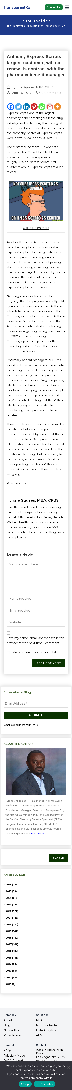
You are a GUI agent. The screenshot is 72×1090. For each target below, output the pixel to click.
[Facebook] (10, 106)
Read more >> (17, 483)
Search (58, 857)
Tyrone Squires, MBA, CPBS (33, 87)
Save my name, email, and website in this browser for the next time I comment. (35, 640)
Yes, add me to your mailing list (34, 652)
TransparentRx (16, 7)
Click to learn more (36, 228)
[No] (68, 1067)
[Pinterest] (34, 106)
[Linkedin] (26, 106)
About (8, 1020)
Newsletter (11, 1030)
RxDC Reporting (15, 1060)
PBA (39, 1020)
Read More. (37, 833)
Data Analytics (46, 1030)
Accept (25, 1084)
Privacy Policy (44, 1084)
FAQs (7, 1050)
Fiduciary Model (15, 1055)
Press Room (12, 1035)
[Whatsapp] (41, 106)
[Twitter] (18, 106)
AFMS (40, 1035)
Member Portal (46, 1025)
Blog (7, 1025)
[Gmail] (49, 106)
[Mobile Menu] (67, 7)
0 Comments (51, 93)
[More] (57, 106)
